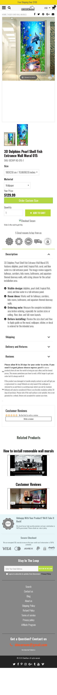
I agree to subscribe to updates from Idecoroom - (29, 574)
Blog (29, 596)
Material (8, 179)
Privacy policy (28, 620)
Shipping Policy (28, 605)
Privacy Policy (46, 574)
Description (12, 254)
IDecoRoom (26, 658)
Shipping (10, 337)
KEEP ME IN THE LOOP (45, 569)
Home (4, 14)
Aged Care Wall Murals (17, 14)
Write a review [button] (28, 418)
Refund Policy (28, 610)
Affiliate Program (28, 625)
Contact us (28, 591)
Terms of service (28, 615)
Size (6, 166)
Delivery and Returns (16, 346)
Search (28, 586)
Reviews (10, 356)
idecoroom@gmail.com (30, 644)
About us (28, 601)
